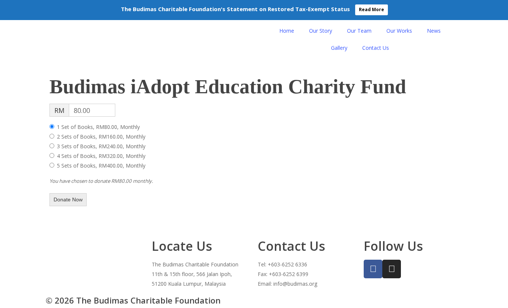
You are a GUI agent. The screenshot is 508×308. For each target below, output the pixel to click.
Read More (371, 9)
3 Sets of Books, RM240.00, (101, 146)
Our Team (359, 30)
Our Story (320, 30)
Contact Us (375, 47)
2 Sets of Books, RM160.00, (101, 136)
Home (286, 30)
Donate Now (68, 199)
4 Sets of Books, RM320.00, (101, 155)
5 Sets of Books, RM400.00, (101, 165)
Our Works (399, 30)
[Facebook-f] (373, 269)
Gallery (339, 47)
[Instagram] (391, 269)
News (434, 30)
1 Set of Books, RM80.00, (98, 126)
